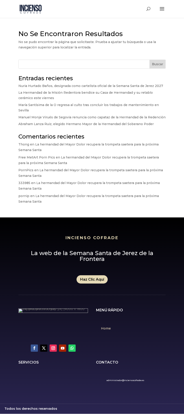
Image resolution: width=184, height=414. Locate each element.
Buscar (157, 64)
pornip (23, 196)
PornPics (25, 170)
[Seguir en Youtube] (62, 348)
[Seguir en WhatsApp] (72, 348)
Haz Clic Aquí (92, 279)
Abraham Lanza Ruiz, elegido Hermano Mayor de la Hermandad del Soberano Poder (86, 124)
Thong (23, 144)
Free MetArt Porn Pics (36, 157)
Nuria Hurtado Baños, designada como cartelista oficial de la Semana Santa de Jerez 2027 (90, 86)
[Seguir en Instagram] (53, 348)
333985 (24, 183)
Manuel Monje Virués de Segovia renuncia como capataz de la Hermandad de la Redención (92, 117)
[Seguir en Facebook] (34, 348)
